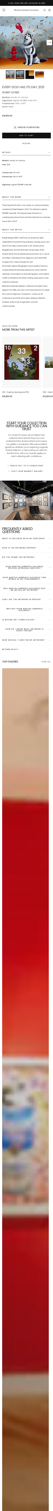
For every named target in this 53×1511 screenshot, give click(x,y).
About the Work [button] (11, 197)
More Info (8, 107)
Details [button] (6, 153)
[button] (3, 10)
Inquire (26, 143)
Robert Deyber (10, 92)
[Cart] (49, 10)
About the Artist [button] (12, 230)
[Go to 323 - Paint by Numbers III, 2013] (21, 362)
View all (46, 662)
